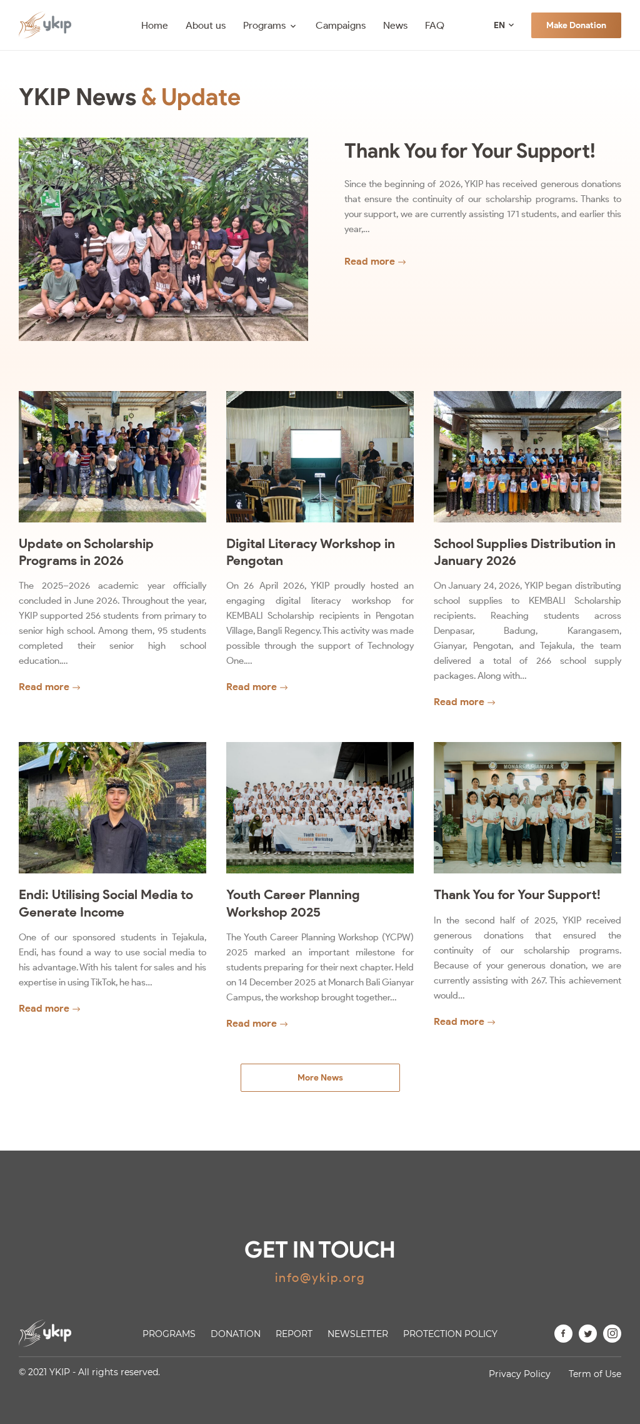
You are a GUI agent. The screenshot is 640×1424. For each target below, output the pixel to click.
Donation (236, 1334)
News (395, 25)
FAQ (434, 25)
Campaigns (341, 25)
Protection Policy (450, 1334)
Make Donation (576, 25)
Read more (369, 261)
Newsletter (358, 1334)
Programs (264, 25)
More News (320, 1077)
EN (499, 25)
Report (294, 1334)
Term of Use (595, 1374)
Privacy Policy (520, 1374)
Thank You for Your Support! (470, 150)
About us (206, 25)
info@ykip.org (320, 1277)
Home (154, 25)
